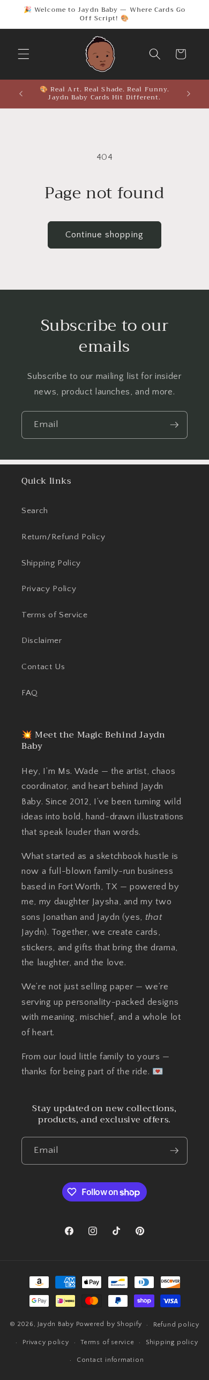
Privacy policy (46, 1342)
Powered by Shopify (109, 1324)
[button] (23, 54)
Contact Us (43, 666)
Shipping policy (172, 1342)
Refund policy (176, 1324)
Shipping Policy (51, 563)
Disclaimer (41, 640)
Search (34, 510)
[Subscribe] (174, 425)
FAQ (29, 692)
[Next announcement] (188, 93)
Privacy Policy (48, 588)
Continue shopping (104, 234)
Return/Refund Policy (63, 536)
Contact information (110, 1359)
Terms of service (107, 1342)
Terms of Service (54, 614)
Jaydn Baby (56, 1324)
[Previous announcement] (21, 93)
